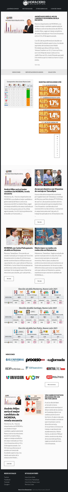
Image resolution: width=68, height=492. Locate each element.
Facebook (7, 480)
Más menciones (52, 384)
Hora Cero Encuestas (34, 3)
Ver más (37, 65)
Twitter (6, 477)
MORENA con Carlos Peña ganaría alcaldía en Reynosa (18, 249)
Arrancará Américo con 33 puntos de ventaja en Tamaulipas (49, 190)
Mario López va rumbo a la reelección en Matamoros (45, 249)
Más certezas (57, 146)
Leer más (9, 463)
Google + (7, 484)
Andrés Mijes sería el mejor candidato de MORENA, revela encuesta (17, 191)
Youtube (7, 482)
